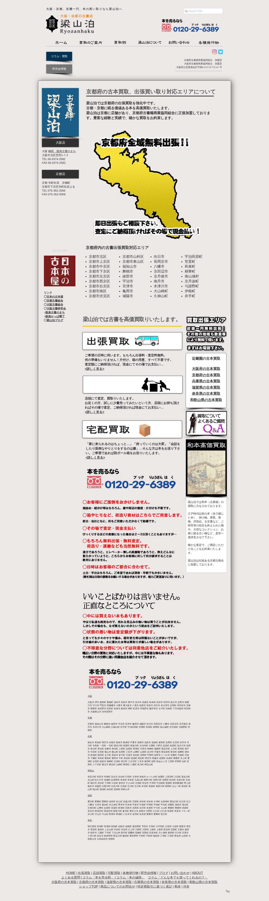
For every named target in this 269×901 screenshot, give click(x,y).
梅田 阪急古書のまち (62, 151)
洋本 (186, 886)
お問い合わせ (180, 873)
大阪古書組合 (55, 304)
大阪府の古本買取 (64, 882)
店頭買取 (99, 873)
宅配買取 (114, 873)
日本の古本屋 (55, 296)
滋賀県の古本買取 (119, 882)
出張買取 (84, 873)
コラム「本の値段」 (130, 877)
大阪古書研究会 (56, 308)
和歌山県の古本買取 (203, 882)
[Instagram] (214, 51)
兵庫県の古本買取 (146, 882)
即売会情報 (149, 873)
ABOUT (197, 873)
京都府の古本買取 (91, 882)
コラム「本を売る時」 (98, 877)
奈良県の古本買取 (174, 882)
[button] (60, 143)
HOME (70, 873)
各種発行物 (130, 873)
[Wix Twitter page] (220, 51)
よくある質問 (70, 877)
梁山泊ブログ (55, 320)
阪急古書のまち (55, 312)
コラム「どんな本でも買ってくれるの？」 (178, 877)
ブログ (163, 873)
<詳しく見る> (94, 368)
